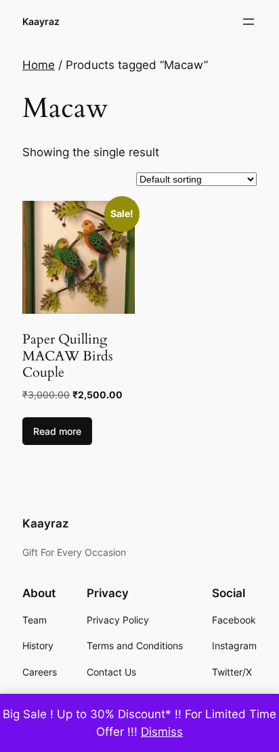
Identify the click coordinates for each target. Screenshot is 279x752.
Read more (57, 431)
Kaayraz (41, 21)
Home (38, 65)
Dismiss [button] (162, 731)
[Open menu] (248, 22)
